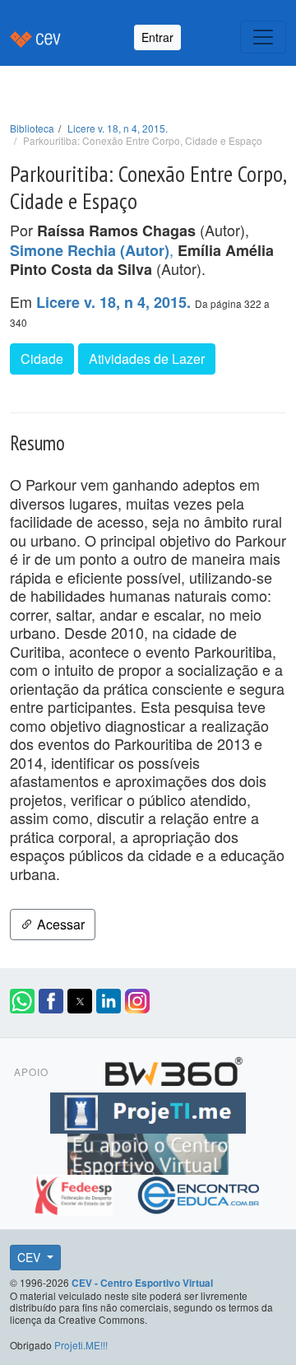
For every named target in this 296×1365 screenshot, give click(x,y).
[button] (22, 1001)
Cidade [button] (42, 358)
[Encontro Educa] (199, 1192)
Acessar (59, 924)
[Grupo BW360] (173, 1068)
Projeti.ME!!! (81, 1345)
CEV (30, 1257)
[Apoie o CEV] (148, 1151)
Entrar (157, 37)
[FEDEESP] (75, 1192)
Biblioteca (32, 128)
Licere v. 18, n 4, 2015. (117, 128)
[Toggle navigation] (263, 37)
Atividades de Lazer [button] (147, 358)
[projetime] (148, 1109)
